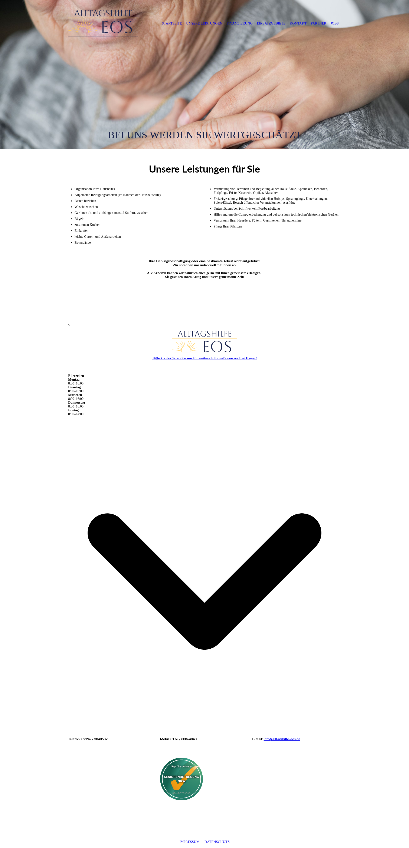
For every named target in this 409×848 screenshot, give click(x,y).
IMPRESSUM (189, 842)
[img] (103, 23)
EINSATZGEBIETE (271, 23)
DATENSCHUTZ (217, 842)
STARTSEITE (172, 23)
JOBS (335, 23)
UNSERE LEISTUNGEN (204, 23)
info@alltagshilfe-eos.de (282, 739)
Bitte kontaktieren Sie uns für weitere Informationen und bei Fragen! (204, 358)
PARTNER (318, 23)
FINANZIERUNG (240, 23)
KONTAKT (298, 23)
